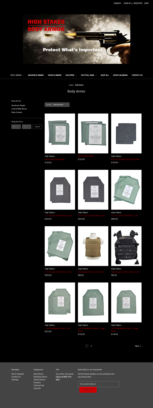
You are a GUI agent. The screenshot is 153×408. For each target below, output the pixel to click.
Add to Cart (60, 138)
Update (37, 127)
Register (138, 3)
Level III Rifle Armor (19, 109)
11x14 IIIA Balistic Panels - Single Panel (91, 329)
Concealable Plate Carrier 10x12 (91, 272)
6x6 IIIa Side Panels (86, 156)
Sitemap (14, 380)
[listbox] (61, 105)
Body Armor (16, 75)
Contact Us (137, 75)
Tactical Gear (87, 75)
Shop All (105, 75)
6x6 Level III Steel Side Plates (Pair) (125, 159)
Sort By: (49, 105)
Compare (59, 133)
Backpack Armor (36, 75)
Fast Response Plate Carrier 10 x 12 (125, 272)
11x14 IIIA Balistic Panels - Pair (57, 328)
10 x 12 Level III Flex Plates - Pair (124, 216)
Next (137, 346)
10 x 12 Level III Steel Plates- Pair (91, 216)
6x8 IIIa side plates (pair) (55, 159)
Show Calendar (120, 75)
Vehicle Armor (54, 75)
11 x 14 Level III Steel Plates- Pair (58, 216)
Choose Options (93, 251)
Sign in (127, 3)
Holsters (70, 75)
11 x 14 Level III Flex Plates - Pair (58, 272)
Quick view (59, 128)
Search (117, 3)
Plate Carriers (16, 112)
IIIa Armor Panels (18, 105)
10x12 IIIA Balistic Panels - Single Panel (124, 329)
